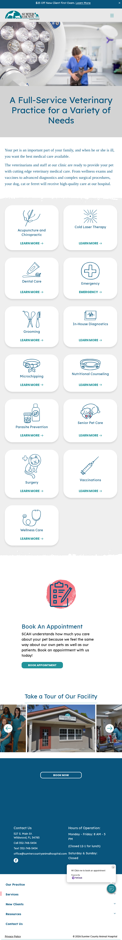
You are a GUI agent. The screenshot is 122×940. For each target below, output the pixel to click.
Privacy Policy (13, 936)
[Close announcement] (119, 2)
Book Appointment (42, 665)
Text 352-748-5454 (26, 848)
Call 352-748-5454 (25, 843)
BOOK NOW (61, 775)
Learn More (83, 3)
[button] (111, 888)
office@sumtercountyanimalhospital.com (40, 853)
